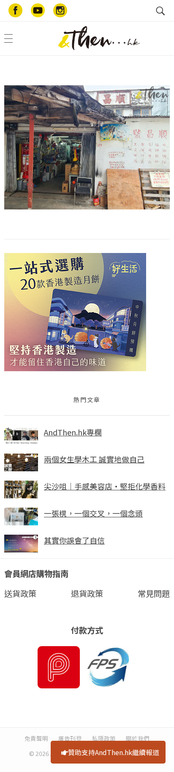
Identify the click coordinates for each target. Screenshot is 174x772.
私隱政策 (104, 738)
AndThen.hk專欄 (73, 432)
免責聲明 (36, 738)
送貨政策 (20, 593)
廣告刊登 (70, 738)
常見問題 (154, 593)
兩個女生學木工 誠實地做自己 (94, 459)
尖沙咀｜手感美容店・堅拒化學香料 (105, 486)
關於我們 (138, 738)
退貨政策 (87, 593)
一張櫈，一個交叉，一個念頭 (93, 513)
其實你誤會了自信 (74, 540)
